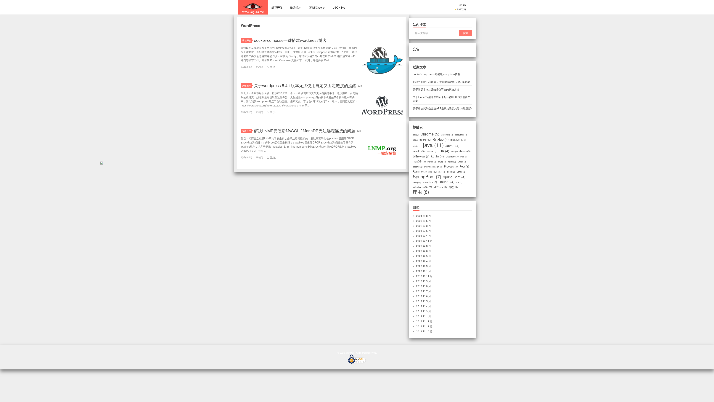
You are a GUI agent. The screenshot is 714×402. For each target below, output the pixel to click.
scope (432, 171)
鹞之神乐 (253, 7)
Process (451, 166)
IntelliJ (417, 146)
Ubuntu (446, 182)
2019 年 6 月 (423, 296)
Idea (455, 139)
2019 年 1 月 (423, 316)
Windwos (420, 187)
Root (464, 166)
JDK (443, 151)
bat (416, 134)
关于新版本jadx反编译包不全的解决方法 (436, 89)
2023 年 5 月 (423, 221)
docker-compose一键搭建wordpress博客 (290, 40)
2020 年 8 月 (423, 246)
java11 (419, 151)
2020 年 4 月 (423, 261)
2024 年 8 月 (423, 216)
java (433, 144)
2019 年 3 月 (423, 311)
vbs (459, 182)
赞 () (271, 66)
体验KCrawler (317, 7)
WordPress (438, 187)
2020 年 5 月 (423, 256)
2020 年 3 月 (423, 266)
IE (463, 139)
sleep (451, 171)
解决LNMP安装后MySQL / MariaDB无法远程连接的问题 (304, 130)
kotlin (437, 156)
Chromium (447, 134)
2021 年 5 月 (423, 231)
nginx (452, 161)
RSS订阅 (461, 9)
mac (463, 156)
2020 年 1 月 (423, 271)
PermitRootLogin (433, 166)
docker (425, 139)
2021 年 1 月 (423, 236)
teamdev (430, 182)
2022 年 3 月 (423, 226)
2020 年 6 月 (423, 251)
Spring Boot (454, 177)
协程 (453, 187)
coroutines (461, 134)
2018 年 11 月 (424, 326)
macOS (419, 161)
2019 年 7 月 (423, 291)
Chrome (429, 134)
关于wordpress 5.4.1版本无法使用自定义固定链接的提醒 (305, 85)
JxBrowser (421, 156)
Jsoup (465, 151)
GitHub (462, 4)
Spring (461, 171)
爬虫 (421, 192)
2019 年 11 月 (424, 276)
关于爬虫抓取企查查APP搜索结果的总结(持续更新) (442, 108)
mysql (442, 161)
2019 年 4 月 (423, 306)
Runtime (420, 171)
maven (432, 161)
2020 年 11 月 (424, 241)
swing (417, 182)
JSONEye (339, 7)
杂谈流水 (295, 7)
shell (442, 171)
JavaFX (431, 151)
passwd (418, 166)
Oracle (462, 161)
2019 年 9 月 (423, 281)
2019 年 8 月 (423, 286)
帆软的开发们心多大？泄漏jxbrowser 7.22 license (441, 82)
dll (415, 139)
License (452, 156)
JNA (454, 151)
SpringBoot (427, 176)
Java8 (452, 146)
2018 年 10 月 (424, 331)
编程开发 (277, 7)
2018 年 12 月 (424, 321)
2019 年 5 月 (423, 301)
